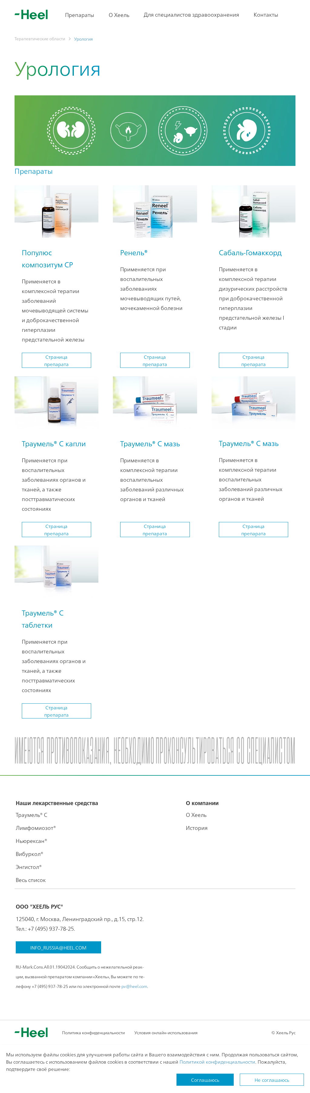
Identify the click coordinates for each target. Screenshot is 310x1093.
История (197, 827)
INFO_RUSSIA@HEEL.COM (58, 947)
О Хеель (119, 14)
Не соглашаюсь (272, 1079)
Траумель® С (31, 814)
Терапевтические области (40, 38)
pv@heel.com (134, 986)
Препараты (79, 14)
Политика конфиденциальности (93, 1032)
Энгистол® (29, 866)
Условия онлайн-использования (166, 1032)
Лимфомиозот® (36, 827)
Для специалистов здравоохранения (191, 14)
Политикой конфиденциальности (217, 1061)
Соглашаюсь (205, 1079)
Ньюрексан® (31, 840)
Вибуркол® (29, 853)
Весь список (31, 879)
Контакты (266, 14)
